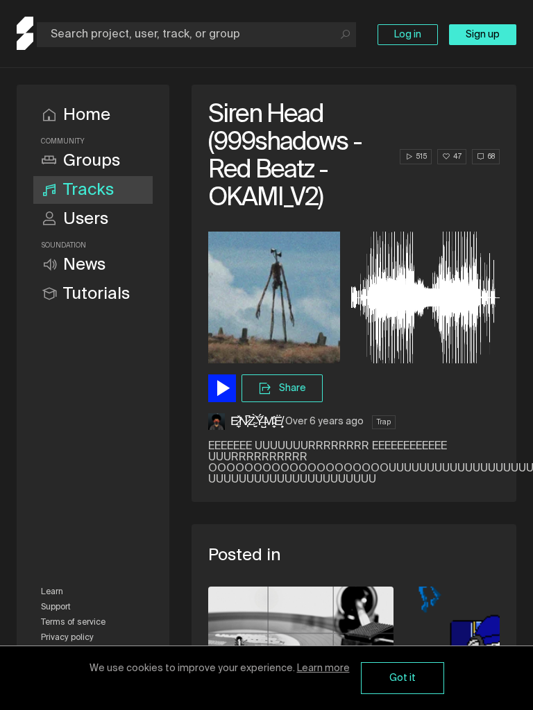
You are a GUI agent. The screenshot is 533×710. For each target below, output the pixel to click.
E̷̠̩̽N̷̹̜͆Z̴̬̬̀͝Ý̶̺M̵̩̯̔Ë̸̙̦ (256, 421)
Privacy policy (67, 638)
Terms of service (73, 622)
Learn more (323, 668)
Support (56, 607)
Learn (52, 592)
